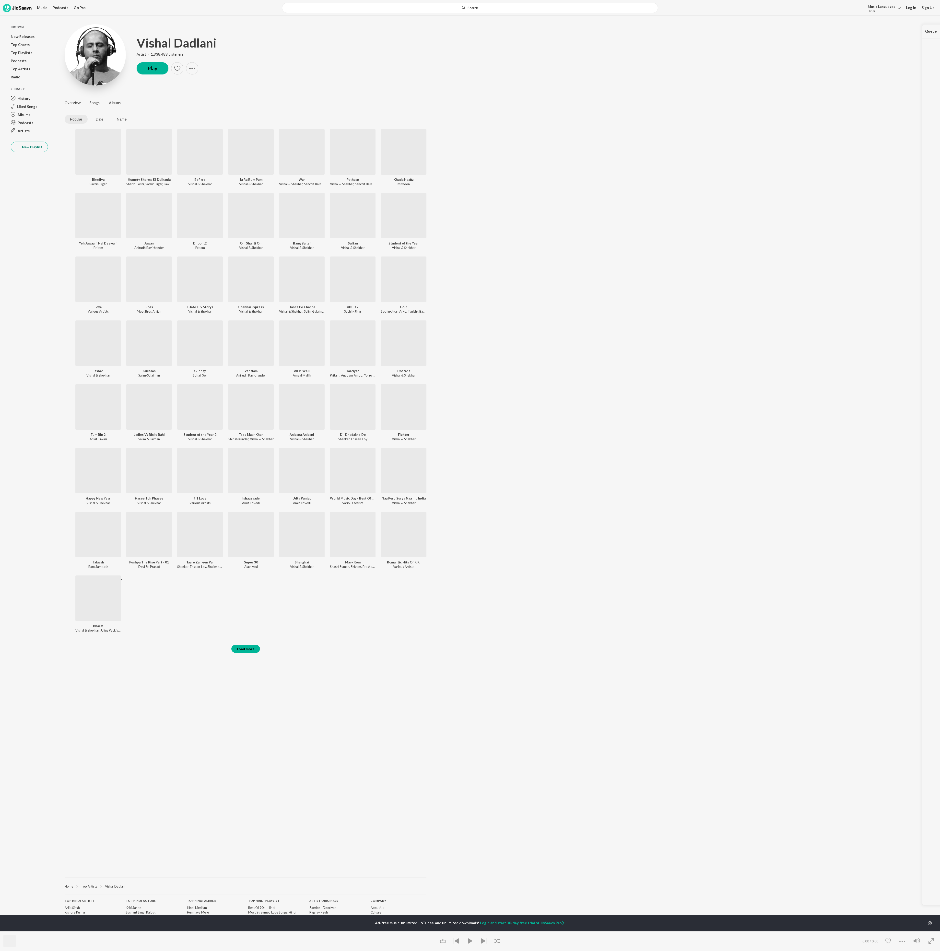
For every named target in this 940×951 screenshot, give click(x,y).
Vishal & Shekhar (200, 184)
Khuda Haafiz (404, 180)
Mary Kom (353, 562)
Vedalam (251, 371)
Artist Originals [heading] (323, 900)
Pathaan (353, 180)
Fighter (404, 435)
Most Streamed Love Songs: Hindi (272, 912)
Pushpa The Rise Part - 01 (149, 562)
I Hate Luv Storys (200, 307)
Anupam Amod (352, 375)
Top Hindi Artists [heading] (80, 900)
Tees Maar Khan (251, 435)
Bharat (98, 626)
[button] (883, 8)
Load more (245, 649)
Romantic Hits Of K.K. (403, 562)
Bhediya (98, 180)
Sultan (353, 243)
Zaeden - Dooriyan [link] (322, 908)
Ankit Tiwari (98, 439)
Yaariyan (352, 371)
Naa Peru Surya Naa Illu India (404, 498)
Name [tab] (122, 119)
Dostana (403, 371)
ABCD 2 (353, 307)
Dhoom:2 (200, 243)
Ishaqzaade (251, 498)
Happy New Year (98, 498)
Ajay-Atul (251, 567)
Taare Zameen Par (200, 562)
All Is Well (302, 371)
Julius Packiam (110, 630)
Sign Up (928, 7)
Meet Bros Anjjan (149, 311)
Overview (73, 102)
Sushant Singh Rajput (140, 912)
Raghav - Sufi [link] (318, 912)
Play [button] (152, 68)
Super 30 (251, 562)
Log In (911, 7)
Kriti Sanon (133, 908)
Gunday (200, 371)
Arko (402, 311)
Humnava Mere (198, 912)
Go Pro (79, 7)
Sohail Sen (200, 375)
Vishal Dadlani (176, 43)
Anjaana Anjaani (302, 435)
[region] (245, 886)
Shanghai (302, 562)
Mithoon (404, 184)
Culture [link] (376, 912)
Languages (881, 6)
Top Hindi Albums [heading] (202, 900)
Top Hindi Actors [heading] (141, 900)
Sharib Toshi (135, 184)
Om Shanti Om (251, 243)
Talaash (98, 562)
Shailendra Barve (220, 567)
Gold (403, 307)
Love (98, 307)
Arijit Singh (72, 908)
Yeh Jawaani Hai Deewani (98, 243)
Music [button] (42, 7)
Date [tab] (99, 119)
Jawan (149, 243)
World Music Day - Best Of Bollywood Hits (353, 498)
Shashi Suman (339, 567)
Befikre (200, 180)
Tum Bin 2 (98, 435)
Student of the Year (403, 243)
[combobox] (470, 8)
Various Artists (98, 311)
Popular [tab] (76, 119)
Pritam (98, 248)
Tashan (98, 371)
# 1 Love (200, 498)
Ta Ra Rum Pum (250, 180)
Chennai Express (251, 307)
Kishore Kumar (75, 912)
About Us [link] (377, 908)
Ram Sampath (98, 567)
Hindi (871, 10)
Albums (115, 102)
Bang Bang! (302, 243)
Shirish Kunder (238, 439)
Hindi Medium (197, 908)
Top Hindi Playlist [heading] (264, 900)
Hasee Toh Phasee (149, 498)
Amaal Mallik (302, 375)
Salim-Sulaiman (315, 311)
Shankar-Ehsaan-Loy (352, 439)
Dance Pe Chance (302, 307)
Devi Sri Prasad (149, 567)
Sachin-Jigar (98, 184)
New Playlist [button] (31, 147)
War (302, 180)
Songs (95, 102)
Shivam (356, 567)
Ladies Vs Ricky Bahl (149, 435)
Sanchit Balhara (315, 184)
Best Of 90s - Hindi (261, 908)
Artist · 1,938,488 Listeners (160, 54)
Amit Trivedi (251, 503)
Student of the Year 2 (200, 435)
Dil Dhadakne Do (353, 435)
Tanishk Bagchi (418, 311)
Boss (149, 307)
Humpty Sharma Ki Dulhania (149, 180)
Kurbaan (149, 371)
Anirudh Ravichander (149, 248)
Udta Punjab (302, 498)
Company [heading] (378, 900)
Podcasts (60, 7)
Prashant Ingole (374, 567)
